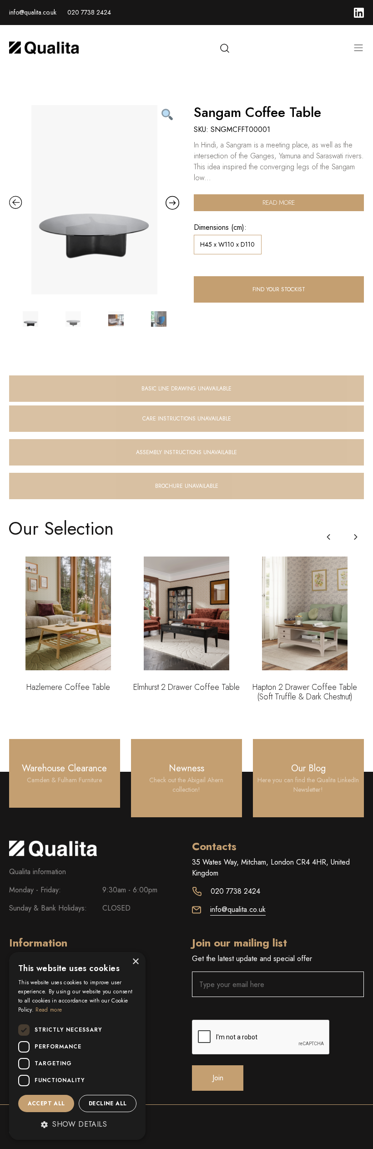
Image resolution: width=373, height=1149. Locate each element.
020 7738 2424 (89, 12)
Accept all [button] (46, 1103)
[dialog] (77, 1046)
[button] (356, 537)
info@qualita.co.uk (32, 12)
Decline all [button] (107, 1103)
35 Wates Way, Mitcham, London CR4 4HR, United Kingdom (271, 867)
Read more (278, 202)
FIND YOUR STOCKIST (278, 289)
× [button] (135, 961)
